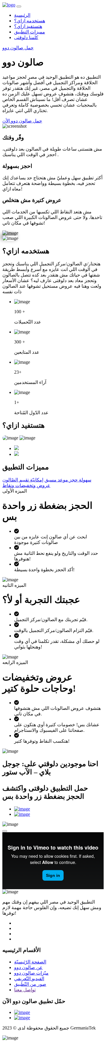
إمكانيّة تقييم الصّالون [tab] (22, 479)
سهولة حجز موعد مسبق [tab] (67, 479)
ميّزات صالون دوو (31, 972)
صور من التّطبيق (30, 984)
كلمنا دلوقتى (26, 37)
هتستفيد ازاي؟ (28, 26)
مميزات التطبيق (29, 31)
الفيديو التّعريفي (29, 978)
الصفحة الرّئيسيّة (30, 961)
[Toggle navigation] (18, 6)
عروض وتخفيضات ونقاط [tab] (26, 485)
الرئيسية (22, 15)
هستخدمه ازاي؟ (29, 20)
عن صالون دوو (28, 967)
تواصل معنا (25, 989)
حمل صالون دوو (18, 47)
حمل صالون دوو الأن (22, 120)
